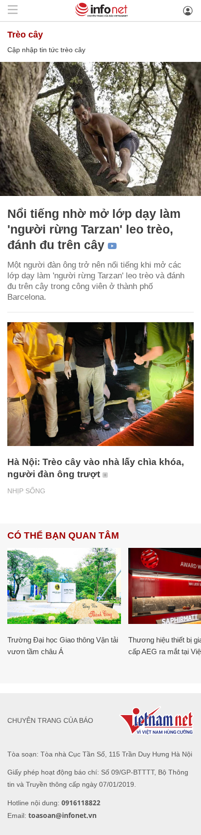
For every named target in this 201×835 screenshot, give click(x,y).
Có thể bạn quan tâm (63, 535)
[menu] (12, 10)
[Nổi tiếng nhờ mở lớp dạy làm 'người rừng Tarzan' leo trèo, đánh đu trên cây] (100, 129)
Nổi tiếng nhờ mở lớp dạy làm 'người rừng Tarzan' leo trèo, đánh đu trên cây (94, 229)
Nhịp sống (26, 491)
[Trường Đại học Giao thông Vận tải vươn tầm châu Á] (64, 585)
